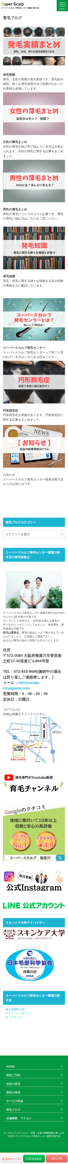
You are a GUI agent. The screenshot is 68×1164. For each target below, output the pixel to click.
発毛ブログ (13, 1109)
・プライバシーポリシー (17, 1013)
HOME (10, 1066)
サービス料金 (14, 1101)
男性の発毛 (13, 1092)
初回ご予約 (13, 1075)
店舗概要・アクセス (19, 1118)
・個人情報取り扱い (15, 1009)
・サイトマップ (12, 1017)
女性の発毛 (13, 1083)
